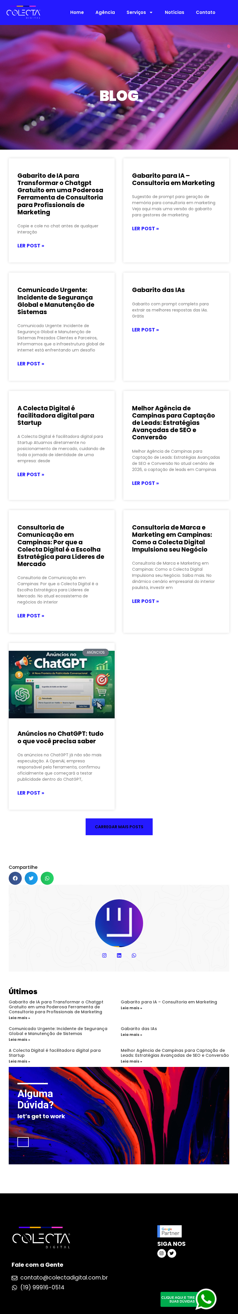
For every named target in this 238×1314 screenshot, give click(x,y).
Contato (205, 12)
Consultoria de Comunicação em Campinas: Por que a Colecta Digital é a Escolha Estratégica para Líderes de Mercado (60, 545)
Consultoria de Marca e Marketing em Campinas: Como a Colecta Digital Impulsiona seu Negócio (172, 538)
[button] (119, 826)
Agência (105, 12)
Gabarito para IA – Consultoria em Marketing (173, 179)
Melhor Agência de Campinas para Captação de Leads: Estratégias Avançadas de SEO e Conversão (173, 423)
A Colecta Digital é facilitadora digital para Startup (55, 415)
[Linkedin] (119, 955)
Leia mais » (19, 1017)
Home (77, 12)
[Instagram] (104, 955)
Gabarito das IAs (158, 290)
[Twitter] (171, 1253)
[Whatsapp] (134, 955)
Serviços (136, 12)
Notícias (174, 12)
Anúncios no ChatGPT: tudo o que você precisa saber (60, 737)
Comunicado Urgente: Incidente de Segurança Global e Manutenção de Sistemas (55, 301)
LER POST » (30, 245)
